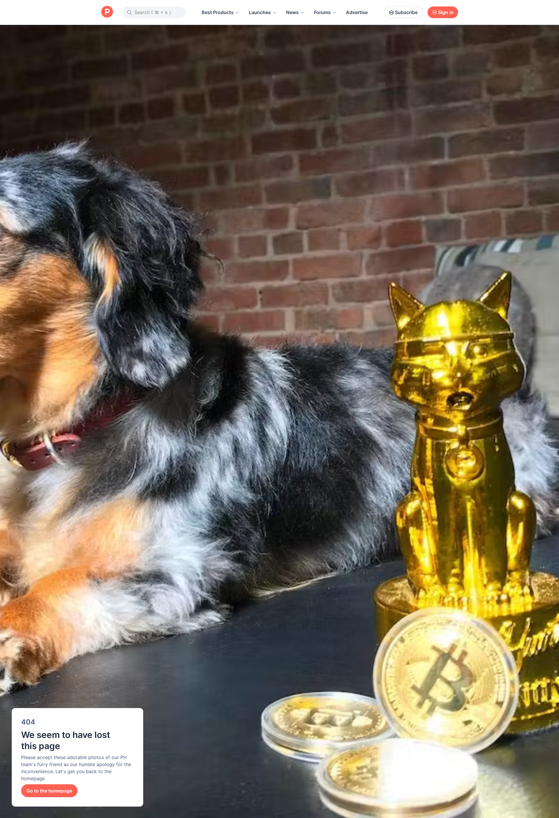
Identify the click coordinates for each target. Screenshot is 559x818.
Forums (322, 12)
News (292, 12)
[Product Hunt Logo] (107, 12)
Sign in (445, 12)
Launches (260, 12)
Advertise (357, 12)
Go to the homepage (49, 791)
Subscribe (406, 12)
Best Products (218, 12)
